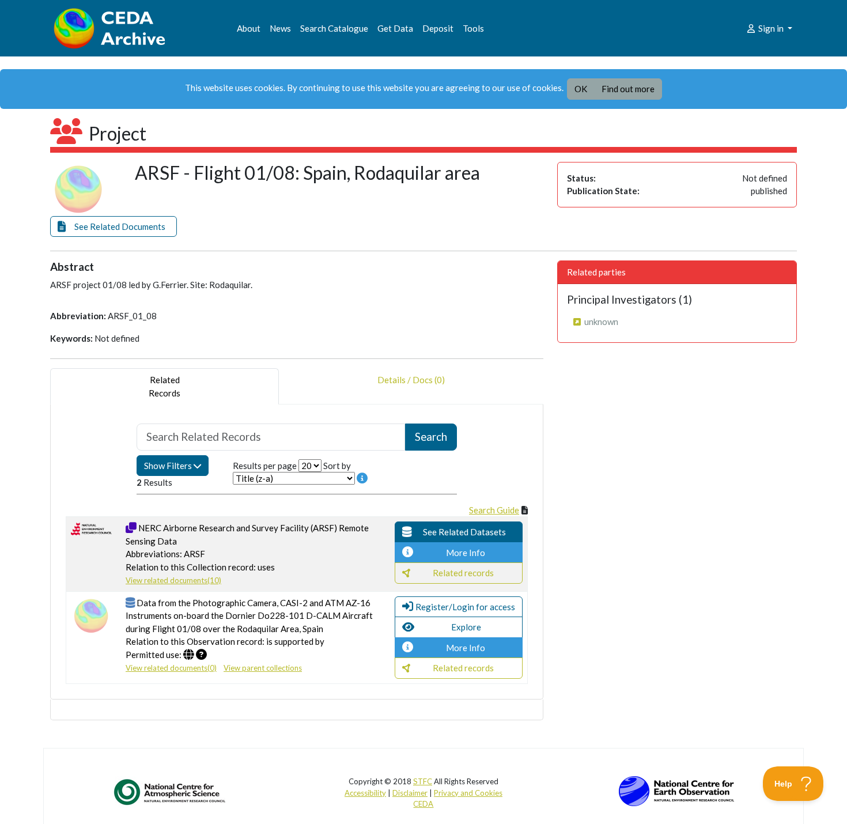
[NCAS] (170, 792)
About (248, 28)
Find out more (628, 89)
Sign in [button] (771, 28)
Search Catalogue (334, 28)
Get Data (395, 28)
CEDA (423, 803)
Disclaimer (410, 792)
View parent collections (263, 667)
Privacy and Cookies (468, 792)
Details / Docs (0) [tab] (411, 380)
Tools (473, 28)
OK (580, 89)
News (280, 28)
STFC (422, 781)
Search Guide (494, 510)
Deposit (437, 28)
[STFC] (676, 790)
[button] (113, 226)
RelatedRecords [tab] (164, 386)
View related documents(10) (173, 580)
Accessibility (365, 792)
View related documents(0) (171, 667)
